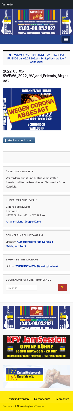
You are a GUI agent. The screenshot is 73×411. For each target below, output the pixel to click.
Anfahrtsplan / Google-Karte (23, 221)
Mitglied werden (19, 398)
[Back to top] (64, 402)
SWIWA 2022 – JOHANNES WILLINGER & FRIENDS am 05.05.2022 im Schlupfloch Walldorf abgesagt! (36, 58)
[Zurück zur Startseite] (36, 22)
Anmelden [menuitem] (8, 4)
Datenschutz (42, 398)
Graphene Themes (34, 406)
